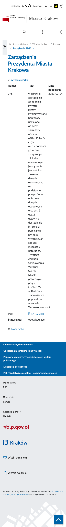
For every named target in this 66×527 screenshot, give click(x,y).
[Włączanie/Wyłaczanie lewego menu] (5, 47)
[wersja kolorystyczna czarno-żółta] (56, 6)
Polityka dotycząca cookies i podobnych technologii (30, 373)
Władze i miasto (40, 44)
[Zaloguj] (61, 33)
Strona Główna (20, 44)
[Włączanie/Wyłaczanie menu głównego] (5, 32)
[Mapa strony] (43, 33)
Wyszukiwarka (19, 80)
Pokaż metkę (17, 329)
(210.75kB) (37, 314)
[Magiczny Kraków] (33, 445)
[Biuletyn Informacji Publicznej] (33, 429)
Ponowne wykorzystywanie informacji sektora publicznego (27, 359)
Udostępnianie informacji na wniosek (22, 351)
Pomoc (6, 402)
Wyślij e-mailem (17, 457)
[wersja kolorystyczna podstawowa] (46, 6)
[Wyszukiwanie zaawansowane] (24, 32)
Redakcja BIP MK (12, 412)
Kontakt (7, 416)
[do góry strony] (58, 519)
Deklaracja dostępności (15, 367)
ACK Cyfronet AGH (20, 494)
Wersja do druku (17, 473)
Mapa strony (9, 383)
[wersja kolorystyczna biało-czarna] (51, 6)
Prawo (56, 44)
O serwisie (8, 397)
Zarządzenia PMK (22, 48)
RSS (5, 387)
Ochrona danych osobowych (18, 345)
